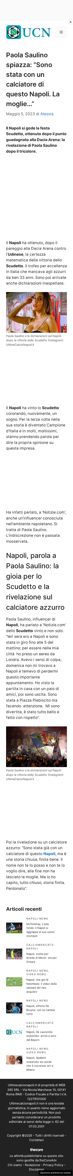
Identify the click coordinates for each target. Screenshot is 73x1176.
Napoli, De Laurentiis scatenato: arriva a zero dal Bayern (41, 1035)
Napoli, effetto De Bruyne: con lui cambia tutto (40, 1009)
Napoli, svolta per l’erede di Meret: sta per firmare (41, 957)
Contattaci (36, 1140)
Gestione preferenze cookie (55, 1172)
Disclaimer (36, 1169)
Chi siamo (15, 1165)
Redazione (32, 1165)
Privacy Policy (53, 1165)
